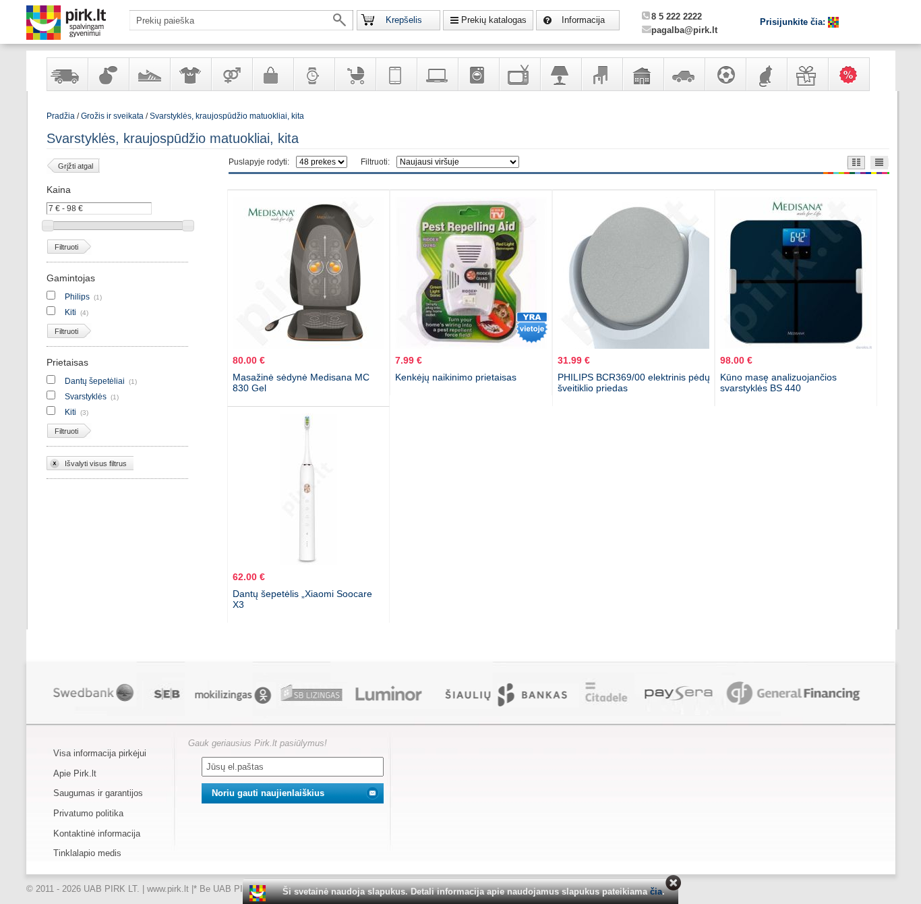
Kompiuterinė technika (436, 74)
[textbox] (241, 20)
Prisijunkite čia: (794, 22)
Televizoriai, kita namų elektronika (519, 74)
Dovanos (807, 74)
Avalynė (149, 74)
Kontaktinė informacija (96, 833)
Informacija (583, 20)
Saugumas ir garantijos (98, 793)
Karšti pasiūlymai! (853, 74)
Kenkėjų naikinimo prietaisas (455, 377)
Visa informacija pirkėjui (99, 753)
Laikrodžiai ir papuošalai (313, 74)
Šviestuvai (560, 74)
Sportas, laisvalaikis (724, 74)
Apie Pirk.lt (74, 773)
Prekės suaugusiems (231, 74)
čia (656, 891)
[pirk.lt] (259, 893)
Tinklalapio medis (87, 853)
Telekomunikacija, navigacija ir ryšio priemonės (395, 74)
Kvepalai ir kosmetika (107, 74)
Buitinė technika (478, 74)
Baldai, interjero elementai (601, 74)
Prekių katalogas (494, 20)
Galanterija (272, 74)
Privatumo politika (88, 813)
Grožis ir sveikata (112, 116)
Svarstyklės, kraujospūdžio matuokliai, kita (227, 116)
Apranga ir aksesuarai (190, 74)
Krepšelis (404, 20)
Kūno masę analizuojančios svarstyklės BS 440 (778, 382)
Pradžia (61, 116)
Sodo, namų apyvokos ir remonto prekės (642, 74)
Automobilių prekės (683, 74)
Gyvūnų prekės (765, 74)
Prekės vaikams (354, 74)
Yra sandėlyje (66, 74)
